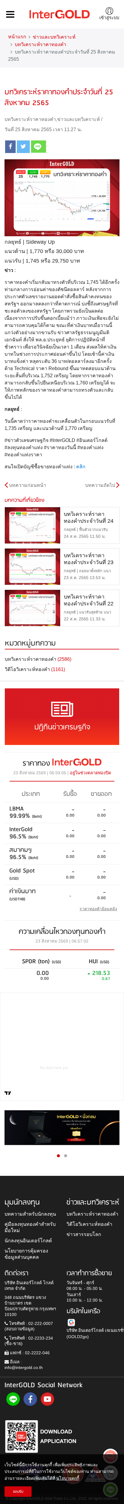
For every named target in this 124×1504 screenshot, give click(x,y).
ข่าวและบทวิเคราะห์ (54, 37)
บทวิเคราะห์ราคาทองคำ (40, 44)
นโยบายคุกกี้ (67, 1478)
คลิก (80, 466)
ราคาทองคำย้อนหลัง (98, 908)
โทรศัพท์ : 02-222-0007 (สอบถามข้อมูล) (29, 1326)
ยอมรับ (18, 1491)
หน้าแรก (17, 36)
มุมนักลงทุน (22, 1202)
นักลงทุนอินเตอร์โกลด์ (28, 1240)
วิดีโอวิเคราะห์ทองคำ (89, 1224)
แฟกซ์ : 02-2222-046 (29, 1352)
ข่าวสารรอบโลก (84, 1234)
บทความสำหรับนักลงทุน (30, 1214)
